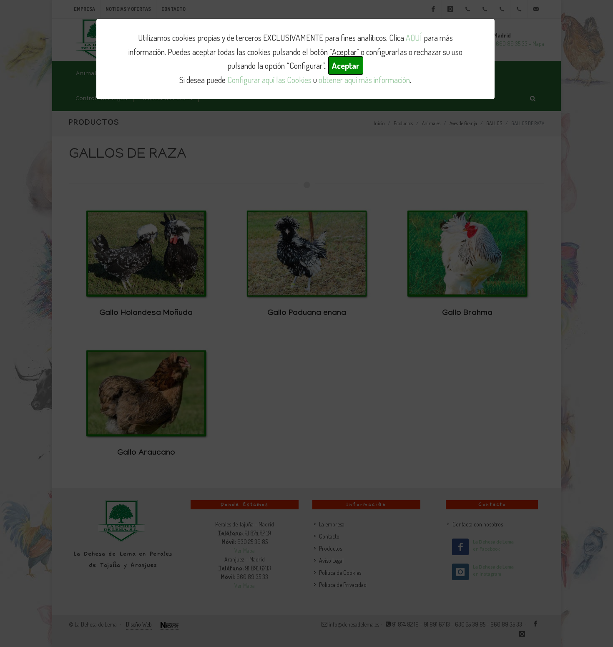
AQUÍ (414, 37)
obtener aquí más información (364, 79)
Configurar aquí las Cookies (269, 79)
